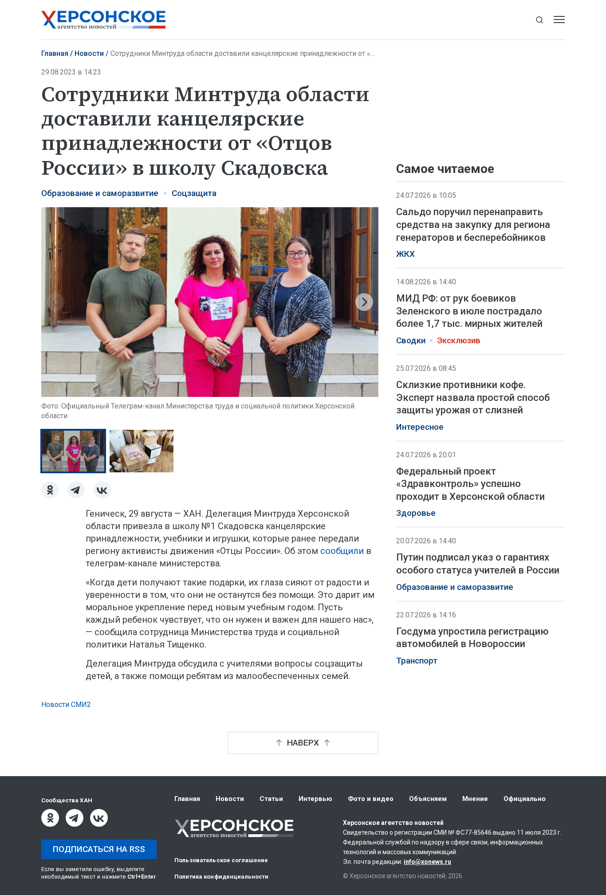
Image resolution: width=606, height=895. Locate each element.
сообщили (342, 551)
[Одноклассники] (50, 490)
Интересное (420, 427)
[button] (55, 302)
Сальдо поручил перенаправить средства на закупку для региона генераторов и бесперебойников (473, 224)
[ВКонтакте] (102, 490)
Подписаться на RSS (99, 849)
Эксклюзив (458, 340)
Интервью (315, 799)
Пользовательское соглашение (221, 860)
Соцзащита (194, 193)
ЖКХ (405, 254)
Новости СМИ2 (66, 704)
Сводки (410, 340)
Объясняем (428, 799)
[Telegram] (76, 490)
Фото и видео (371, 799)
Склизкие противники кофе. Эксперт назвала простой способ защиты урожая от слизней (473, 397)
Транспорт (416, 661)
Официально (525, 799)
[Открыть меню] (559, 19)
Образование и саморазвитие (99, 193)
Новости (89, 53)
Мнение (475, 799)
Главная (54, 53)
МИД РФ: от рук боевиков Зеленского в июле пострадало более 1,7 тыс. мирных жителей (469, 311)
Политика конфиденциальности (221, 876)
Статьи (271, 799)
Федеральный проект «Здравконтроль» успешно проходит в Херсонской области (470, 484)
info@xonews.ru (427, 861)
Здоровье (416, 513)
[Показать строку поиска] (539, 19)
